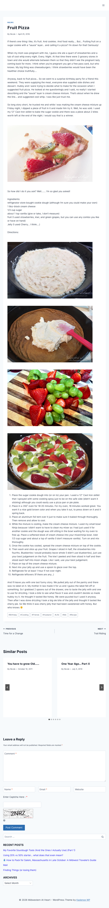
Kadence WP (83, 900)
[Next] (101, 687)
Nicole (12, 34)
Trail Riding (100, 631)
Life (57, 615)
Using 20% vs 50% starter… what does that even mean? (33, 855)
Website (79, 789)
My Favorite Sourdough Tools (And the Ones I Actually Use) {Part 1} (39, 850)
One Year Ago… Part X (75, 663)
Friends (35, 615)
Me (64, 615)
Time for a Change (13, 631)
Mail (5, 865)
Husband (47, 615)
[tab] (49, 719)
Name (8, 789)
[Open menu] (103, 5)
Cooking (24, 615)
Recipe (10, 22)
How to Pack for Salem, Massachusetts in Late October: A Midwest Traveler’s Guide (51, 860)
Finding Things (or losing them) (19, 870)
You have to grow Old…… (23, 663)
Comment (10, 753)
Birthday (13, 615)
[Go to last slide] (7, 687)
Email (43, 789)
